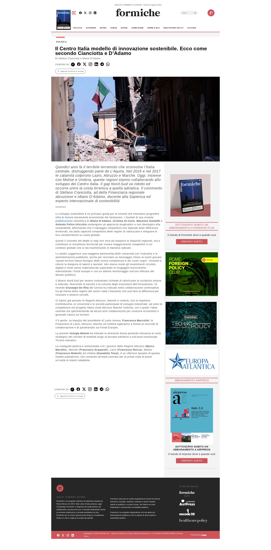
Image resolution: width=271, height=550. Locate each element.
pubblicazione (64, 220)
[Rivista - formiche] (194, 493)
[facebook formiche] (58, 535)
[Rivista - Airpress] (194, 503)
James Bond (137, 28)
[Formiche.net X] (85, 13)
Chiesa (113, 28)
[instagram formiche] (67, 535)
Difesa (124, 28)
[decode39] (194, 512)
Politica (77, 28)
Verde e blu (153, 28)
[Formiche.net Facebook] (80, 13)
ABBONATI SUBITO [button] (191, 241)
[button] (74, 20)
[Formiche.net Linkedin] (95, 13)
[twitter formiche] (63, 535)
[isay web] (203, 535)
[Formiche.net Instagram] (90, 13)
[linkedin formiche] (72, 535)
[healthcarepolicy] (194, 521)
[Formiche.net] (211, 12)
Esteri (103, 28)
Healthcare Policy (173, 28)
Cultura (191, 28)
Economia (91, 28)
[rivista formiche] (192, 416)
